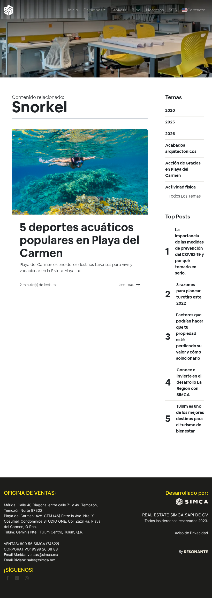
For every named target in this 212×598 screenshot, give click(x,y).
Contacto (196, 9)
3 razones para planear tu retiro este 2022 (188, 294)
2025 (170, 122)
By (181, 551)
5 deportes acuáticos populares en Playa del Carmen (79, 240)
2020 (170, 110)
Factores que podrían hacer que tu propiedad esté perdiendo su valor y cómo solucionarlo (189, 336)
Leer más (126, 284)
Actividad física (180, 187)
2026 (170, 133)
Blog (136, 9)
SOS (173, 9)
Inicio (73, 9)
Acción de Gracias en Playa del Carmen (183, 169)
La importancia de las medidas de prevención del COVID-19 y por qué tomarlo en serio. (189, 251)
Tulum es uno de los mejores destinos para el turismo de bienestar (190, 419)
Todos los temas (185, 196)
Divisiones (92, 9)
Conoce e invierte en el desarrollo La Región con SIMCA (189, 382)
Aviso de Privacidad (191, 533)
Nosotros (155, 9)
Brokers (118, 9)
